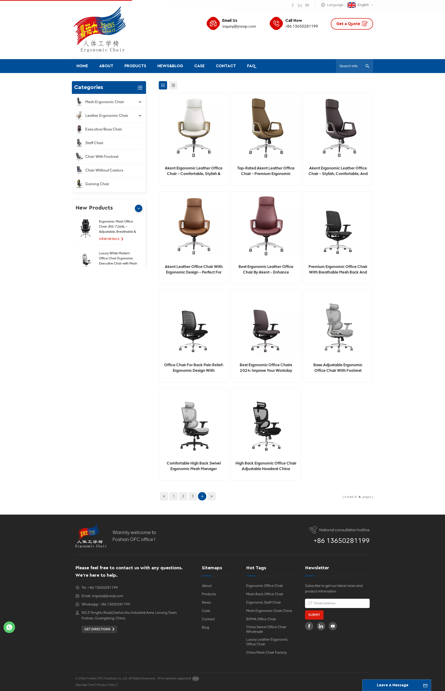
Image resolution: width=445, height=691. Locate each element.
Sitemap (81, 685)
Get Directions (97, 629)
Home (82, 66)
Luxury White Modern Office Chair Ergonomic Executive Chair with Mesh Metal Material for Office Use (118, 258)
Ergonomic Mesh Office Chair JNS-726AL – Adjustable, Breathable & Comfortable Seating (117, 227)
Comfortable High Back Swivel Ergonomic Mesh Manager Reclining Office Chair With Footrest (194, 466)
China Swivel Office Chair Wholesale (266, 629)
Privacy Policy (106, 685)
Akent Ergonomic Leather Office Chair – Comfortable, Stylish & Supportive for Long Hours (193, 171)
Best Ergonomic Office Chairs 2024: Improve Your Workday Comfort (266, 368)
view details (109, 239)
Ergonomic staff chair (263, 602)
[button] (138, 208)
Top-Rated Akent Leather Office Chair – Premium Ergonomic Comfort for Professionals (266, 171)
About (106, 66)
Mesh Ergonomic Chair (104, 102)
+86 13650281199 (301, 26)
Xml (91, 685)
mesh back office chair (264, 594)
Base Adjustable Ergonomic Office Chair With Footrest (337, 368)
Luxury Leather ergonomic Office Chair (267, 641)
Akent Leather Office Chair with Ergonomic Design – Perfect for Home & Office (194, 269)
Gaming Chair (97, 184)
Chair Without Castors (104, 170)
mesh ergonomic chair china (269, 611)
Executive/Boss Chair (103, 129)
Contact (226, 66)
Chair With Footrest (101, 156)
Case (199, 66)
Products (135, 66)
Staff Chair (94, 143)
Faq (251, 66)
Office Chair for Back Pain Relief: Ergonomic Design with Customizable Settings (193, 368)
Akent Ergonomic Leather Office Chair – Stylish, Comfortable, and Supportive (338, 171)
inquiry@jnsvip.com (239, 26)
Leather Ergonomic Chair (106, 115)
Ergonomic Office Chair (264, 586)
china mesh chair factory (266, 652)
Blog (205, 627)
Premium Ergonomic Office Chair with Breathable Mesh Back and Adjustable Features (337, 269)
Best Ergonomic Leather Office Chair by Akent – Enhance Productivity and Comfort (265, 269)
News (206, 602)
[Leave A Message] (425, 685)
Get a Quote (348, 24)
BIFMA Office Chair (261, 619)
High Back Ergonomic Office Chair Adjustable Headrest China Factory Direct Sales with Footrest (265, 466)
